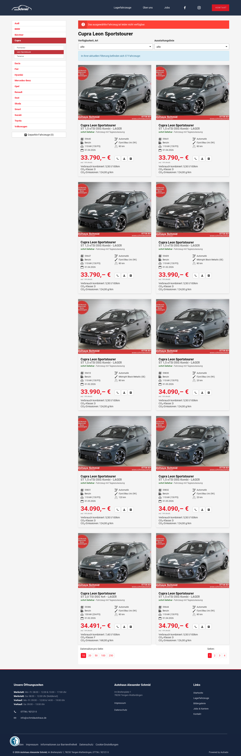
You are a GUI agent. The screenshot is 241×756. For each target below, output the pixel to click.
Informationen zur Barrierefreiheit (59, 744)
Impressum (120, 703)
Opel (17, 86)
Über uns (148, 7)
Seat (17, 97)
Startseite (198, 692)
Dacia (17, 63)
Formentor (21, 48)
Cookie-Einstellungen (107, 744)
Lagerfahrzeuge (122, 7)
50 (96, 655)
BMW (17, 29)
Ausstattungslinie (164, 40)
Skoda (18, 103)
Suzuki (18, 115)
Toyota (18, 120)
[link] (118, 158)
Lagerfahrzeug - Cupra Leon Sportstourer (114, 120)
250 (111, 655)
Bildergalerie (199, 703)
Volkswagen (21, 126)
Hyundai (19, 75)
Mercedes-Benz (23, 80)
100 (103, 655)
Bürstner (19, 34)
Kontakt (221, 8)
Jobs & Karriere (201, 708)
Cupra (18, 40)
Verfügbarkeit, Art (88, 40)
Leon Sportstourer (24, 52)
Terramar (20, 56)
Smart (18, 109)
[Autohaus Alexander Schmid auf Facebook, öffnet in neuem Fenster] (184, 7)
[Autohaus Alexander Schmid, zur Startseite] (22, 7)
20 (89, 655)
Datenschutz (120, 710)
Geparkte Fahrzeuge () (41, 134)
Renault (18, 92)
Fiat (16, 69)
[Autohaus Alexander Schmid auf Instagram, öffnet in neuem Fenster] (199, 7)
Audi (17, 23)
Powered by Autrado (218, 752)
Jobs (167, 7)
